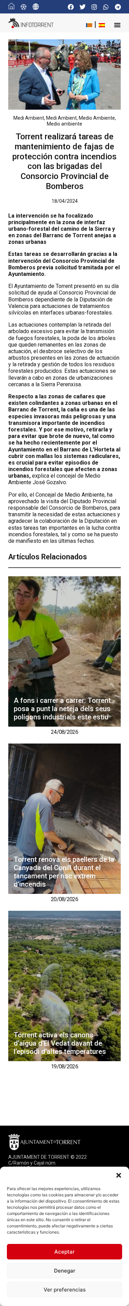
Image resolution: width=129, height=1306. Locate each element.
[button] (118, 1175)
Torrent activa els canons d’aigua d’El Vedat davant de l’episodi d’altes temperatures (60, 1043)
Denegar (64, 1270)
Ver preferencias (65, 1289)
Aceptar (64, 1251)
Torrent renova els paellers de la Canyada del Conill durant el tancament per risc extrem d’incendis (64, 871)
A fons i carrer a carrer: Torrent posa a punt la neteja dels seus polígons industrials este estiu (62, 708)
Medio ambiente (64, 124)
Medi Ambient (28, 118)
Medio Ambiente (97, 118)
